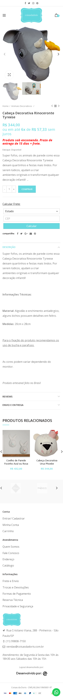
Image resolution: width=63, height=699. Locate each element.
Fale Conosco (11, 553)
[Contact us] (56, 692)
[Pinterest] (35, 233)
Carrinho (8, 531)
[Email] (31, 233)
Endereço (8, 559)
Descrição (9, 247)
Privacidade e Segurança (18, 606)
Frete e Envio (11, 581)
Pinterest (37, 3)
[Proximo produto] (58, 106)
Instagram (33, 3)
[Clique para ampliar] (9, 75)
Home (6, 106)
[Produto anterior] (52, 106)
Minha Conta (11, 525)
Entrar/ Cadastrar (14, 518)
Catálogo (8, 565)
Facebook (25, 3)
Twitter (29, 3)
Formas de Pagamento (17, 594)
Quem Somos (11, 546)
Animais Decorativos (22, 106)
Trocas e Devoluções (16, 587)
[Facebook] (17, 233)
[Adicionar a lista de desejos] (25, 435)
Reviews (7, 396)
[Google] (26, 233)
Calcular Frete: (11, 204)
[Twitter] (21, 233)
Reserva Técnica (13, 600)
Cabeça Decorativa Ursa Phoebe (46, 462)
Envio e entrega (13, 405)
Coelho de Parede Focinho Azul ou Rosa (16, 462)
